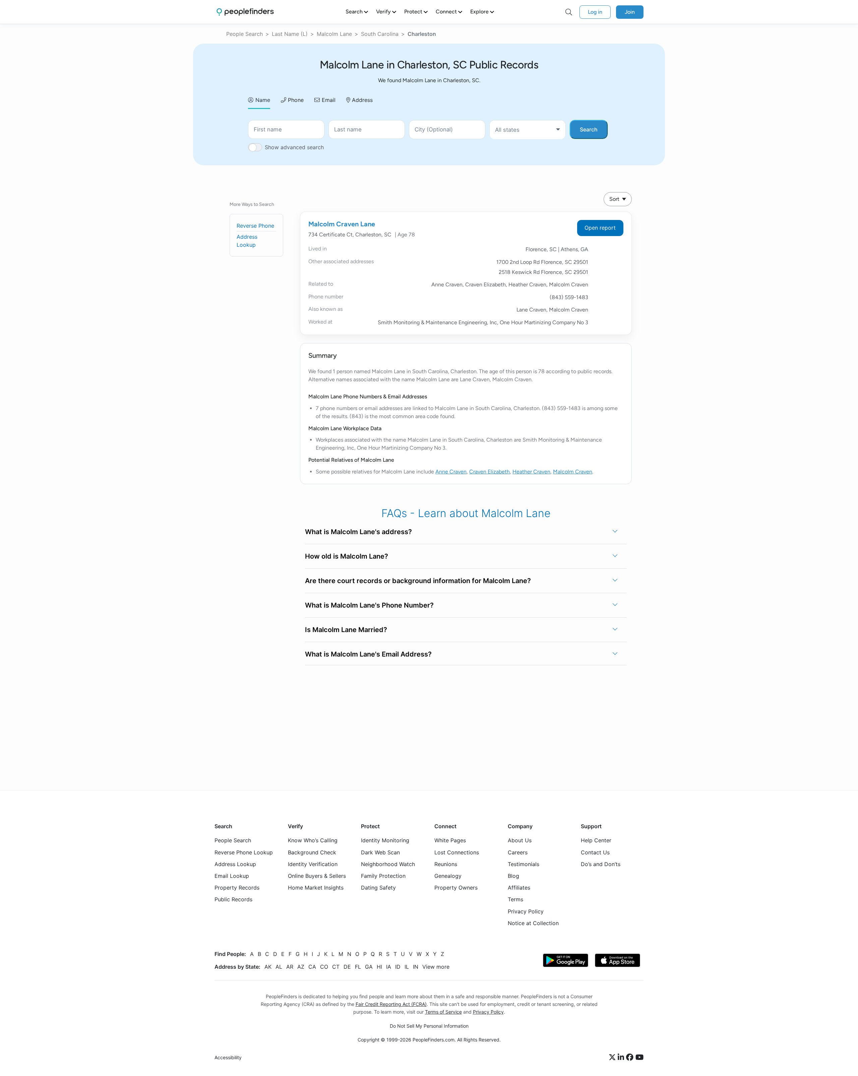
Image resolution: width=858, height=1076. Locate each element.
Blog (513, 875)
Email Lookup (231, 875)
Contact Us (595, 852)
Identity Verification (313, 864)
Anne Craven (451, 471)
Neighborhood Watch (388, 864)
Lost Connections (456, 852)
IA (388, 966)
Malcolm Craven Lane (341, 224)
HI (379, 966)
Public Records (233, 899)
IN (415, 966)
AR (289, 966)
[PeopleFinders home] (245, 12)
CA (312, 966)
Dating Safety (378, 887)
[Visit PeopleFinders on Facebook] (630, 1058)
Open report (600, 227)
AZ (300, 966)
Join (630, 12)
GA (369, 966)
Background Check (312, 852)
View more (435, 966)
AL (278, 966)
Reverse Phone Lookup (243, 852)
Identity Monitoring (385, 840)
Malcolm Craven (572, 471)
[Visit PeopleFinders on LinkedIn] (622, 1058)
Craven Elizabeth (489, 471)
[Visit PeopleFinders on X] (613, 1058)
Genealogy (448, 875)
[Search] (568, 12)
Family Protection (383, 875)
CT (336, 966)
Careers (518, 852)
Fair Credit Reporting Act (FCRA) (391, 1004)
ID (398, 966)
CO (324, 966)
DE (347, 966)
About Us (520, 840)
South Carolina (380, 34)
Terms (515, 899)
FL (358, 966)
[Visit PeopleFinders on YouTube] (639, 1058)
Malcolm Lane (334, 34)
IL (407, 966)
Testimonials (523, 864)
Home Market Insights (316, 887)
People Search (244, 34)
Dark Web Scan (380, 852)
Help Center (596, 840)
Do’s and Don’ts (600, 864)
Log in (595, 12)
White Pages (450, 840)
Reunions (445, 864)
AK (267, 966)
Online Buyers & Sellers (317, 875)
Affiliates (519, 887)
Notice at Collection (533, 923)
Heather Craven (531, 471)
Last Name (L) (290, 34)
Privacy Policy (526, 911)
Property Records (236, 887)
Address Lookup (235, 864)
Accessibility (228, 1057)
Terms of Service (443, 1012)
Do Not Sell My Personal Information (429, 1026)
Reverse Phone (255, 225)
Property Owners (456, 887)
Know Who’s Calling (313, 840)
